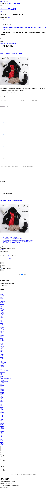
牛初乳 (1, 357)
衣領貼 (1, 293)
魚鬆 (1, 319)
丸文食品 (2, 312)
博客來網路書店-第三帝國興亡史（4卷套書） (12, 242)
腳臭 (1, 297)
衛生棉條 (2, 426)
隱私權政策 (30, 474)
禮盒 (1, 316)
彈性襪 (1, 409)
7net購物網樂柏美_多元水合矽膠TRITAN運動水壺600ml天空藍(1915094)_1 (18, 240)
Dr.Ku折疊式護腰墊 (4, 370)
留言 (11, 255)
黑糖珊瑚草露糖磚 (4, 381)
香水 (1, 436)
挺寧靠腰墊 (2, 372)
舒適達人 (2, 427)
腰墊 (1, 374)
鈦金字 (1, 407)
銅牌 (1, 400)
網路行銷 (2, 428)
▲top (1, 260)
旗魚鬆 (1, 314)
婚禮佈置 (2, 390)
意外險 (1, 361)
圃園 (1, 439)
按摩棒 (1, 419)
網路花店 (2, 389)
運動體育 (9, 258)
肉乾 (1, 320)
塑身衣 (1, 440)
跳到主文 (2, 11)
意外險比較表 (3, 362)
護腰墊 (1, 376)
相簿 (4, 19)
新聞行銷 (2, 431)
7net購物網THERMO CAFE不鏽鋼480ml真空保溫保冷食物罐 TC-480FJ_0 (17, 241)
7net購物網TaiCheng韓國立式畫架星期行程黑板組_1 (13, 238)
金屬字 (1, 401)
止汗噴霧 (2, 309)
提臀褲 (1, 444)
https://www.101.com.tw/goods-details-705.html (9, 43)
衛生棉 (1, 424)
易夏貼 (1, 305)
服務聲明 (34, 474)
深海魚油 (2, 358)
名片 (4, 22)
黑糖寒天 (2, 380)
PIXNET (15, 474)
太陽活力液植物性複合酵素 (5, 378)
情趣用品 (2, 417)
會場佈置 (2, 392)
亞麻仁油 (2, 354)
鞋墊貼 (1, 310)
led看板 (1, 408)
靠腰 (1, 373)
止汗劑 (1, 308)
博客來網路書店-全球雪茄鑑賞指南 (10, 237)
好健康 (1, 351)
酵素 (1, 359)
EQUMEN (2, 443)
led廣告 (1, 405)
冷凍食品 (2, 327)
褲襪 (1, 411)
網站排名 (2, 385)
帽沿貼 (1, 294)
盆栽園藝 (2, 366)
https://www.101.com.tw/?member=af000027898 (11, 53)
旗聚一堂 (2, 313)
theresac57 (2, 249)
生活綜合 (10, 17)
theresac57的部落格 (8, 9)
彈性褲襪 (2, 412)
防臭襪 (1, 339)
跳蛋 (1, 420)
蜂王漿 (1, 355)
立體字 (1, 398)
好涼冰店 (2, 302)
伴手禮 (1, 317)
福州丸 (1, 325)
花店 (1, 388)
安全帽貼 (2, 304)
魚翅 (1, 328)
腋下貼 (1, 306)
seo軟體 (1, 384)
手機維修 (2, 423)
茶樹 (1, 435)
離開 (6, 487)
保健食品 (2, 353)
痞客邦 (9, 255)
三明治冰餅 (2, 301)
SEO (1, 386)
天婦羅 (1, 323)
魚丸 (1, 321)
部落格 (4, 21)
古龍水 (1, 438)
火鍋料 (1, 324)
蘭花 (1, 369)
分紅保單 (2, 363)
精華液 (1, 433)
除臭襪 (1, 298)
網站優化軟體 (3, 382)
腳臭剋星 (2, 295)
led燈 (1, 404)
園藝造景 (2, 365)
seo (1, 429)
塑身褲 (1, 442)
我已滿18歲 (3, 487)
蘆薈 (1, 432)
